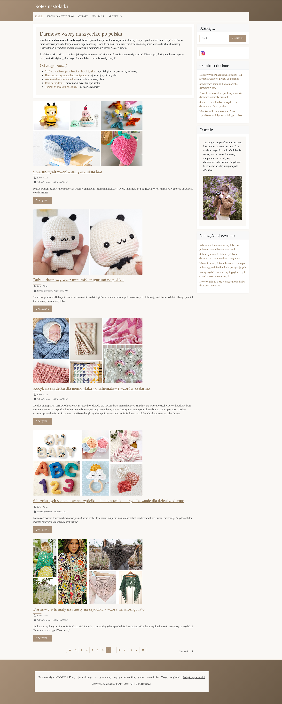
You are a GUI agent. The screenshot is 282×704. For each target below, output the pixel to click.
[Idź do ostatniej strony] (143, 650)
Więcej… (43, 200)
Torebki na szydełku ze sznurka (61, 86)
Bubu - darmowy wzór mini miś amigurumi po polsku (78, 279)
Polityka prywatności (194, 677)
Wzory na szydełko (60, 16)
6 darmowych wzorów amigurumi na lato (67, 171)
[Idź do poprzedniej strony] (76, 650)
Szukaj (238, 38)
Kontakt (98, 16)
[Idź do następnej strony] (137, 650)
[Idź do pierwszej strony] (69, 650)
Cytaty (83, 16)
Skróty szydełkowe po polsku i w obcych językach (71, 71)
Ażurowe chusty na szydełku (60, 79)
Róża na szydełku (54, 82)
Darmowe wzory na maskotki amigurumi (66, 75)
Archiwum (115, 16)
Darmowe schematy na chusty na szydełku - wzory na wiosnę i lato (89, 609)
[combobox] (214, 38)
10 (130, 649)
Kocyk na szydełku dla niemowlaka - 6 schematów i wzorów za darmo (91, 388)
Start (39, 16)
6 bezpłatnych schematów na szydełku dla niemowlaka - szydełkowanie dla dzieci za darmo (108, 500)
